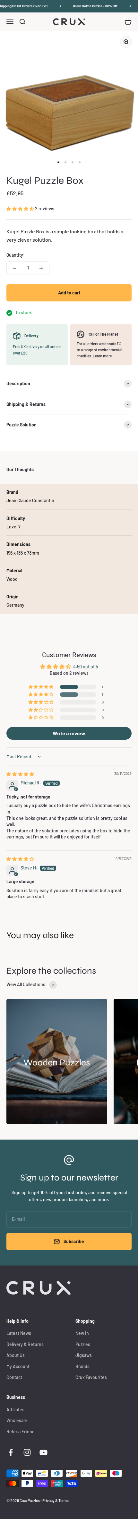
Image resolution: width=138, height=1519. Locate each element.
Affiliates (15, 1409)
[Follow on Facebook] (10, 1452)
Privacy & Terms (55, 1500)
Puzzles (82, 1344)
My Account (18, 1366)
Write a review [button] (69, 733)
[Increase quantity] (41, 268)
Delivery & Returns (25, 1344)
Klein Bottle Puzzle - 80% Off (92, 6)
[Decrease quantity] (15, 268)
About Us (15, 1355)
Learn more (102, 356)
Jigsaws (83, 1355)
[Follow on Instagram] (27, 1452)
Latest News (18, 1333)
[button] (20, 208)
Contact (14, 1377)
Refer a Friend (20, 1431)
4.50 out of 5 (85, 666)
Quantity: (15, 255)
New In (82, 1333)
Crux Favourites (91, 1377)
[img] (20, 774)
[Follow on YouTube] (43, 1452)
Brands (82, 1366)
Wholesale (16, 1420)
